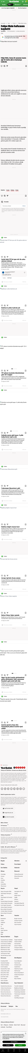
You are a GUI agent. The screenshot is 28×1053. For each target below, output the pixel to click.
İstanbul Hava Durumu (6, 986)
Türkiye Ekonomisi (18, 874)
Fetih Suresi (17, 970)
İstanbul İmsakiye (5, 963)
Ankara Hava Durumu (6, 988)
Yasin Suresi (17, 963)
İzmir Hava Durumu (5, 990)
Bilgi (2, 934)
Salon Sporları (4, 930)
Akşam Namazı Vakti (6, 951)
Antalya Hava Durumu (6, 994)
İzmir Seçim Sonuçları (6, 905)
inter (17, 190)
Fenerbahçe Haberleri (19, 992)
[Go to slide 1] (12, 673)
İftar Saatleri (4, 978)
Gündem (16, 860)
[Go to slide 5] (15, 720)
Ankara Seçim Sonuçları (6, 903)
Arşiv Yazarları (17, 924)
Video (2, 864)
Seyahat (16, 901)
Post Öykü (9, 1027)
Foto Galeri (17, 864)
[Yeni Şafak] (14, 1)
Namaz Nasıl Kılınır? (19, 972)
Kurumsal (3, 1006)
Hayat (16, 888)
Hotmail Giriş (17, 943)
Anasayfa (3, 23)
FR (20, 767)
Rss (17, 1006)
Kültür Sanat (17, 895)
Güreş (2, 928)
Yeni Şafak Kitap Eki (19, 903)
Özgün (16, 936)
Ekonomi (17, 871)
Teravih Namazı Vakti (6, 955)
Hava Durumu (5, 982)
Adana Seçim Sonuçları (6, 907)
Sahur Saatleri (4, 980)
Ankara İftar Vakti (5, 970)
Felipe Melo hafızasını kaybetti (22, 23)
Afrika (2, 882)
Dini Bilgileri (18, 957)
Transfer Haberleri (18, 986)
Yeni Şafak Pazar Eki (19, 905)
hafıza (12, 190)
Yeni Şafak (3, 31)
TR (14, 767)
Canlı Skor (16, 995)
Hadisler (16, 976)
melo (8, 190)
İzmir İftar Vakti (4, 976)
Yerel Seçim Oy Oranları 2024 (6, 898)
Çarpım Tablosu (18, 945)
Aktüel (16, 893)
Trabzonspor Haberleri (19, 994)
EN (16, 767)
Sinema (16, 899)
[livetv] (23, 1)
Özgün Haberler (18, 939)
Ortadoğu (3, 874)
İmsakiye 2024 (4, 961)
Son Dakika (4, 867)
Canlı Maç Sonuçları (19, 997)
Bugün (3, 860)
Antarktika (3, 884)
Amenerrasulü (17, 964)
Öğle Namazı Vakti (5, 947)
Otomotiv (16, 878)
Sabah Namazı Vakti (6, 945)
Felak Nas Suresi (18, 968)
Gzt (2, 1025)
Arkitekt (3, 1027)
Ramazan (3, 957)
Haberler (17, 867)
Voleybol (3, 922)
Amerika (3, 880)
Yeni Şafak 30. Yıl (18, 891)
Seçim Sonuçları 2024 (6, 891)
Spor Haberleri (18, 982)
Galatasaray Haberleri (19, 990)
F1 (1, 926)
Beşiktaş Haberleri (18, 988)
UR (24, 767)
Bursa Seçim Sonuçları (6, 909)
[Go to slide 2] (13, 720)
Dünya (2, 871)
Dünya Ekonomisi (18, 876)
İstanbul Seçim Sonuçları (7, 901)
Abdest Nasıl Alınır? (19, 974)
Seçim (3, 888)
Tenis (2, 924)
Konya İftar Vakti (5, 972)
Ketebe (11, 1025)
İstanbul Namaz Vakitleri (7, 939)
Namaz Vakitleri (5, 936)
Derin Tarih (17, 1025)
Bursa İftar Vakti (5, 974)
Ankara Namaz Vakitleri (6, 941)
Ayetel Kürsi (17, 966)
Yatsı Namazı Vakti (5, 953)
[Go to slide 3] (14, 673)
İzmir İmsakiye (4, 966)
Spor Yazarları (17, 922)
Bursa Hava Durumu (6, 992)
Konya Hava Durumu (6, 995)
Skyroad (23, 1025)
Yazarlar (16, 915)
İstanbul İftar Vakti (5, 968)
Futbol (14, 23)
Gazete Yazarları (18, 920)
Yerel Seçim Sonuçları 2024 (6, 894)
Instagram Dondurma (19, 949)
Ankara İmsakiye (5, 964)
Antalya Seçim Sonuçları (7, 911)
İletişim (11, 1006)
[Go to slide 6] (16, 720)
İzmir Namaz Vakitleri (6, 943)
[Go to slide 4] (15, 673)
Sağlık (15, 897)
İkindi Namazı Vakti (5, 949)
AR (18, 767)
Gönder (24, 206)
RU (22, 767)
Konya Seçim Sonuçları (6, 913)
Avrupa (2, 876)
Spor (9, 23)
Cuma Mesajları (18, 961)
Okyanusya (3, 886)
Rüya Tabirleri (17, 978)
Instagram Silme (18, 947)
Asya (2, 878)
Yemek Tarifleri (18, 941)
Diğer (2, 932)
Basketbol (3, 918)
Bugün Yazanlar (18, 918)
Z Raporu (6, 1025)
